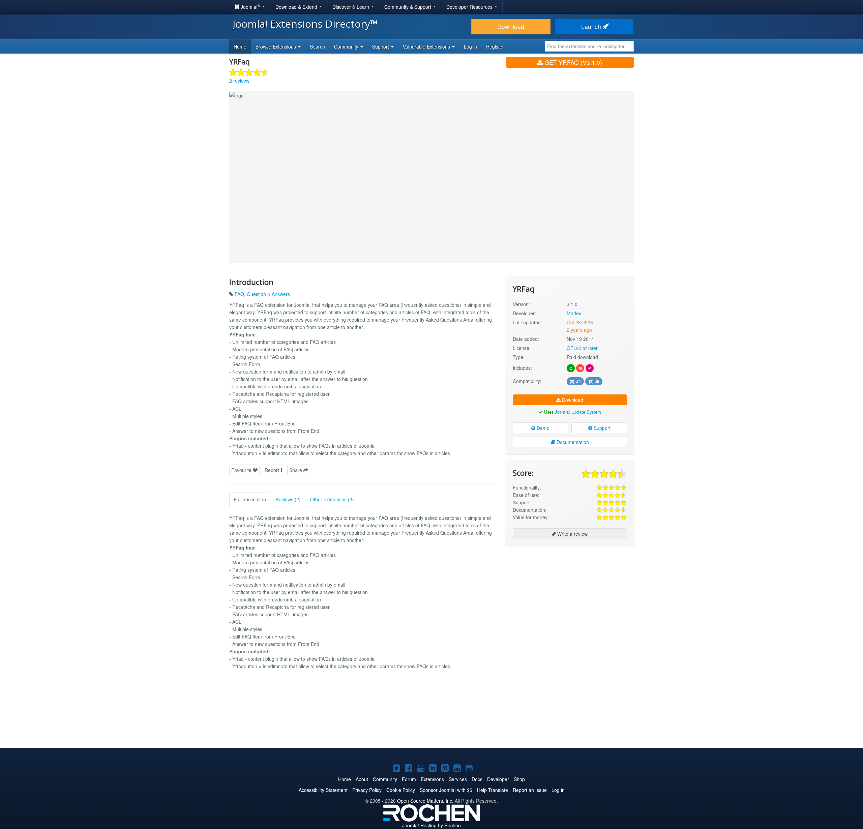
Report (272, 470)
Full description (250, 499)
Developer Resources (470, 6)
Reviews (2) (288, 499)
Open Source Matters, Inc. (425, 800)
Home (240, 46)
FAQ (239, 294)
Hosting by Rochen (431, 825)
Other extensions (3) (332, 499)
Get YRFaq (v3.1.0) (572, 62)
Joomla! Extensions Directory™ (305, 24)
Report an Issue (530, 790)
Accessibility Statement (323, 790)
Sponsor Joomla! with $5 (446, 790)
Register (495, 46)
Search (317, 46)
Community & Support (408, 6)
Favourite (242, 470)
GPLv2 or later (582, 348)
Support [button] (381, 46)
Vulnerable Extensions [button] (427, 46)
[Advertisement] (570, 595)
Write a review (572, 533)
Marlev (574, 313)
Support (601, 427)
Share (296, 470)
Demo (542, 427)
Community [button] (347, 46)
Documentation (572, 442)
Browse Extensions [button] (276, 46)
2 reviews (239, 80)
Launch (592, 26)
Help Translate (492, 790)
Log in (470, 46)
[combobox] (589, 46)
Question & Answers (268, 294)
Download (510, 26)
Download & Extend (297, 6)
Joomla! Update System (578, 412)
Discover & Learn (351, 6)
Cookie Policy (400, 790)
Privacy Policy (367, 790)
